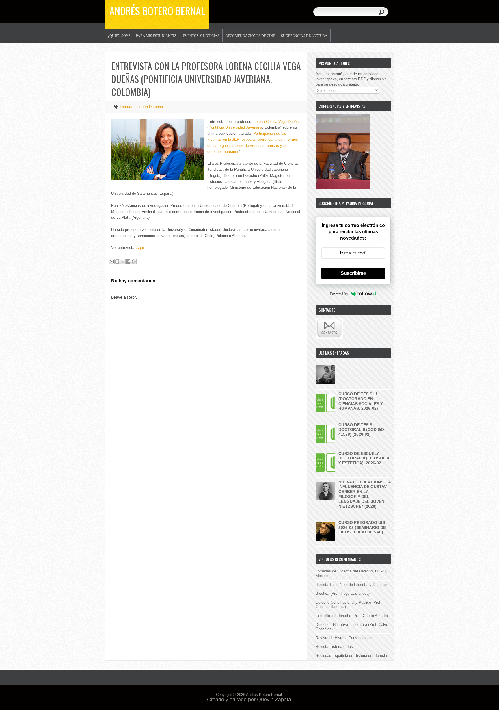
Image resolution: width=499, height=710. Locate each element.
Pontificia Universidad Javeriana (235, 127)
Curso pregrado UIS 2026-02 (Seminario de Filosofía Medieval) (362, 527)
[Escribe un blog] (117, 261)
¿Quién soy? (119, 36)
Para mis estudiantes (156, 36)
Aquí (140, 247)
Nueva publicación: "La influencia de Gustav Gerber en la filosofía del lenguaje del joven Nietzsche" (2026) (364, 494)
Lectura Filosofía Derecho (141, 107)
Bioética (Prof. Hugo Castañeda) (343, 593)
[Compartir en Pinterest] (134, 261)
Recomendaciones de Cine (250, 36)
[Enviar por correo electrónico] (112, 261)
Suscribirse (353, 273)
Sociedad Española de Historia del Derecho (352, 655)
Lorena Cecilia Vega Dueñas (277, 121)
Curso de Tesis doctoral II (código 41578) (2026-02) (361, 429)
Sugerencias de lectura (304, 36)
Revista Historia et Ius (334, 646)
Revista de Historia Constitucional (344, 638)
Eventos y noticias (201, 36)
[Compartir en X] (123, 261)
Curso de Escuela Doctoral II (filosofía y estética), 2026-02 (363, 458)
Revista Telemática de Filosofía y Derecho (351, 585)
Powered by (339, 294)
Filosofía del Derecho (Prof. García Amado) (352, 615)
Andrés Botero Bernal (157, 10)
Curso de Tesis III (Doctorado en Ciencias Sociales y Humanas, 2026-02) (360, 401)
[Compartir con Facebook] (128, 261)
